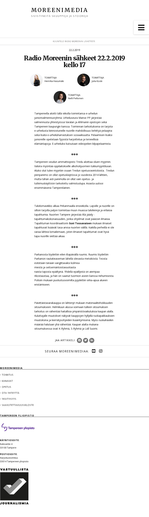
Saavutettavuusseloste (18, 405)
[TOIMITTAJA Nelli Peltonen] (74, 106)
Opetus (6, 386)
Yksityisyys (9, 398)
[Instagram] (100, 351)
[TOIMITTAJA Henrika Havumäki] (50, 88)
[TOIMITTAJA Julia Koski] (98, 88)
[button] (141, 27)
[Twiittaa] (85, 340)
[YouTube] (93, 351)
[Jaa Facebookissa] (79, 340)
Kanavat (7, 380)
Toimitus (7, 374)
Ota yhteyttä (10, 392)
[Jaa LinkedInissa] (91, 340)
